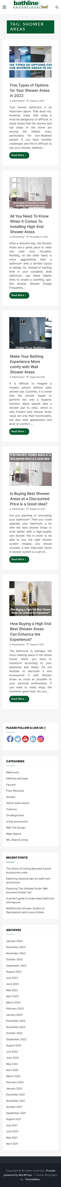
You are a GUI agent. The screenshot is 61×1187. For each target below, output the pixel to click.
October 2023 (14, 959)
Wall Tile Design (15, 827)
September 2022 (16, 1039)
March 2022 (13, 1076)
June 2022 (12, 1057)
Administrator (18, 100)
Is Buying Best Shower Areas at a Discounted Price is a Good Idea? (29, 498)
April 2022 (12, 1070)
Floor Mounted (15, 790)
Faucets (11, 784)
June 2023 (12, 984)
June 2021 (12, 1131)
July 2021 (11, 1125)
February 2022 (15, 1082)
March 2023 (13, 1002)
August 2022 (13, 1045)
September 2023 (16, 965)
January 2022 (14, 1088)
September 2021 (16, 1113)
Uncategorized (15, 815)
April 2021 (12, 1143)
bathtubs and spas (17, 778)
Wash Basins (13, 833)
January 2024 (14, 941)
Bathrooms (12, 772)
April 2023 (12, 996)
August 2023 (14, 971)
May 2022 (12, 1063)
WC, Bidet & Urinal (17, 839)
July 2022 (12, 1051)
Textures (11, 809)
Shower (10, 797)
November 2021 (15, 1100)
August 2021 (13, 1119)
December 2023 (16, 947)
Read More (17, 155)
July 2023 (12, 977)
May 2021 (11, 1137)
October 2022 (14, 1033)
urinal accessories (17, 821)
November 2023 (16, 953)
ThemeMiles (32, 1179)
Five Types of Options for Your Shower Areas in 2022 (30, 90)
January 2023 (14, 1014)
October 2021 (14, 1106)
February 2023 (15, 1008)
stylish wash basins (17, 803)
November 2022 (15, 1027)
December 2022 (15, 1020)
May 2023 (12, 990)
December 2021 (15, 1094)
